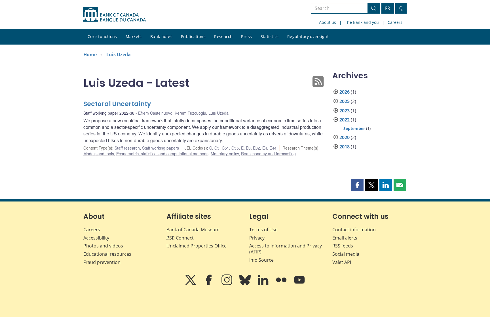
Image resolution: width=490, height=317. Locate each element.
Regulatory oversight (308, 36)
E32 (256, 148)
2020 (344, 137)
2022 (344, 120)
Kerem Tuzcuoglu (190, 113)
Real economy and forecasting (268, 153)
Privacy (257, 238)
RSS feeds (342, 246)
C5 (216, 148)
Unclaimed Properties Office (196, 246)
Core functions (102, 36)
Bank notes (161, 36)
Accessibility (96, 238)
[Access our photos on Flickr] (282, 284)
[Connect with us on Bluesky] (245, 284)
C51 (225, 148)
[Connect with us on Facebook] (209, 284)
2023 (344, 111)
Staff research (127, 148)
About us (327, 22)
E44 (272, 148)
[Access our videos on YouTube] (299, 284)
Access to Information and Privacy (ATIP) (285, 249)
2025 (344, 101)
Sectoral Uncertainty (117, 104)
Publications (193, 36)
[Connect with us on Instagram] (227, 284)
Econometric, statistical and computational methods (162, 153)
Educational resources (107, 254)
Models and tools (98, 153)
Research (223, 36)
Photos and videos (103, 246)
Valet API (341, 262)
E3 (248, 148)
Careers (395, 22)
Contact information (354, 229)
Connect (180, 238)
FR (387, 8)
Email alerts (344, 238)
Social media (345, 254)
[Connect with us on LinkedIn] (264, 284)
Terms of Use (263, 229)
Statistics (270, 36)
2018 (344, 147)
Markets (134, 36)
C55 (235, 148)
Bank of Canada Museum (192, 229)
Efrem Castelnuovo (155, 113)
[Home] (114, 14)
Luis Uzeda (118, 54)
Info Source (261, 260)
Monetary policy (225, 153)
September (354, 128)
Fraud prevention (102, 262)
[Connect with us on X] (191, 284)
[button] (357, 185)
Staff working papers (160, 148)
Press (246, 36)
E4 (264, 148)
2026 (344, 92)
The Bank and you (362, 22)
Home (90, 54)
